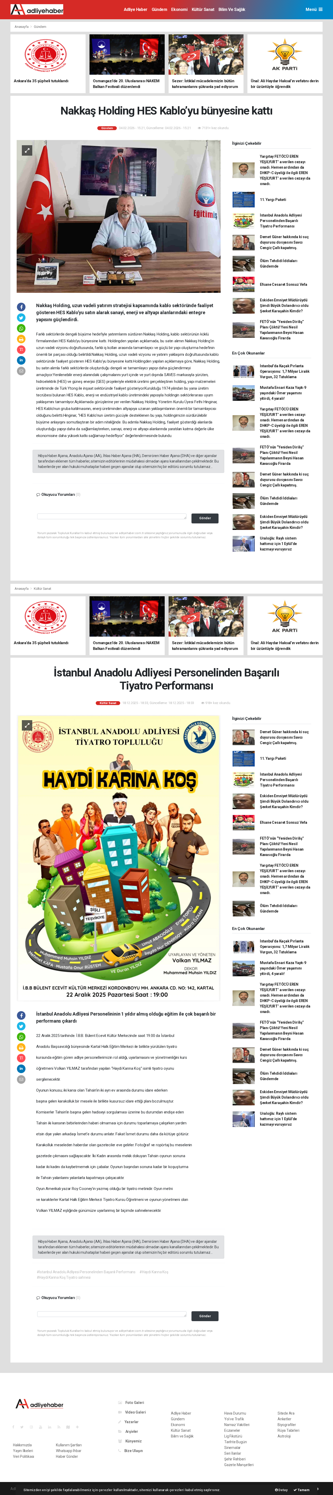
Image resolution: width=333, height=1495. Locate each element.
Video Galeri (135, 1412)
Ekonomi (179, 9)
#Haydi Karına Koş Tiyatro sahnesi (64, 1277)
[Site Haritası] (70, 1427)
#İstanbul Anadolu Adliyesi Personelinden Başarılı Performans (86, 1272)
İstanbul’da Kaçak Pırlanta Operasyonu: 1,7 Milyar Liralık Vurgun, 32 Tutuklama (285, 371)
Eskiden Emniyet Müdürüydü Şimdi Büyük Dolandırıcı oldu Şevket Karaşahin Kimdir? (284, 305)
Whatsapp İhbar (68, 1451)
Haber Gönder (67, 1456)
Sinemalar (232, 1448)
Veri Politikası (23, 1456)
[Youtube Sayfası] (42, 1427)
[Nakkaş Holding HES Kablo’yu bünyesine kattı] (119, 216)
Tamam (303, 1490)
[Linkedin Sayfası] (51, 1427)
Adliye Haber (136, 9)
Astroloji (284, 1436)
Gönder (205, 518)
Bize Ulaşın (133, 1451)
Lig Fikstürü (233, 1436)
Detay (283, 1490)
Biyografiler (287, 1425)
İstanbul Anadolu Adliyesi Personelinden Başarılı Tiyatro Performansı (281, 220)
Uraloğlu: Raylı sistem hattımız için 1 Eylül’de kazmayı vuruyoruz (278, 543)
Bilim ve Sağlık (232, 9)
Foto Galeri (134, 1403)
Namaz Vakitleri (236, 1425)
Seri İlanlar (232, 1453)
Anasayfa (22, 27)
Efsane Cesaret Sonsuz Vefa (283, 284)
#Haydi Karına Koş (153, 1272)
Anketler (284, 1419)
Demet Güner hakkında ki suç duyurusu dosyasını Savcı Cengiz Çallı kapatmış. (284, 242)
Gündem (159, 9)
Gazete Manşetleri (239, 1465)
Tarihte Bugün (235, 1442)
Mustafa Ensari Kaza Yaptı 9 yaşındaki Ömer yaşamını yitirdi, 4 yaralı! (283, 393)
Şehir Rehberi (235, 1459)
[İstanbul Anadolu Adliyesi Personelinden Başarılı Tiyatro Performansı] (119, 858)
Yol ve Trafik (234, 1419)
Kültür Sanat (203, 9)
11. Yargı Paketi (273, 200)
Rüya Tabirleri (288, 1430)
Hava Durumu (235, 1413)
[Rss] (61, 1427)
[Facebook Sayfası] (15, 1427)
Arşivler (131, 1431)
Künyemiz (133, 1441)
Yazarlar (131, 1422)
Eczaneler (232, 1430)
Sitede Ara (286, 1413)
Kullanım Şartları (69, 1445)
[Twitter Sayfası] (24, 1427)
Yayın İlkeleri (23, 1451)
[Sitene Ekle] (79, 1427)
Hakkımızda (22, 1445)
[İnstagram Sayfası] (33, 1427)
